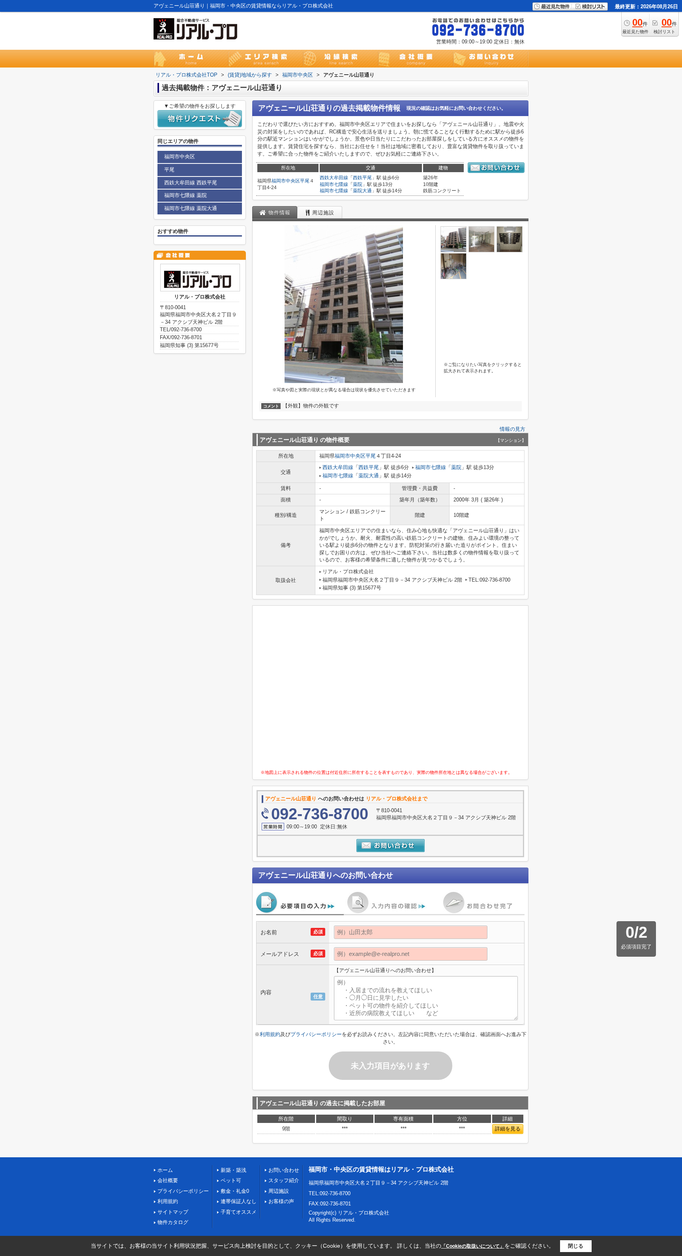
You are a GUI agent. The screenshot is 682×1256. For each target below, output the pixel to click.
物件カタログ (172, 1222)
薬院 (357, 184)
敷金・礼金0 (235, 1191)
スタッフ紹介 (283, 1180)
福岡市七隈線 (334, 184)
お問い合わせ (283, 1170)
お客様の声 (281, 1201)
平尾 (304, 181)
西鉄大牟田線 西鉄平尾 (190, 183)
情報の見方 (512, 429)
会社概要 (167, 1180)
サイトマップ (172, 1212)
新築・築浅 (233, 1170)
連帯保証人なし (239, 1201)
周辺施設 (278, 1191)
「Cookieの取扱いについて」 (472, 1246)
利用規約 (270, 1034)
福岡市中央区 (286, 181)
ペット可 (231, 1180)
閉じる (575, 1246)
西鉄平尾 (362, 177)
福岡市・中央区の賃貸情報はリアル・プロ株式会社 (381, 1169)
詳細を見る (508, 1129)
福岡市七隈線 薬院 (185, 195)
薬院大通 (362, 190)
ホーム (165, 1170)
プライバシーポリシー (316, 1034)
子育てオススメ (239, 1212)
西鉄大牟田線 (334, 177)
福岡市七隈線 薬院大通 (190, 208)
